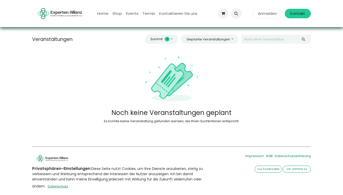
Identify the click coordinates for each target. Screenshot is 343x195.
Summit (158, 39)
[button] (236, 13)
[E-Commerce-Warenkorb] (223, 13)
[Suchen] (303, 39)
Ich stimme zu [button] (297, 169)
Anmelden (267, 13)
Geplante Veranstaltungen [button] (209, 39)
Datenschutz (58, 186)
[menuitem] (102, 14)
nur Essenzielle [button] (268, 169)
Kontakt (297, 13)
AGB (269, 156)
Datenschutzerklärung (293, 156)
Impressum (254, 156)
